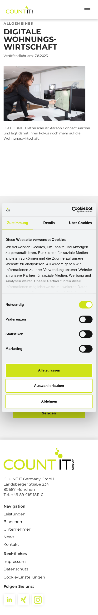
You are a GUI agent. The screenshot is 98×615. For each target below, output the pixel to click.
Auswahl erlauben (49, 386)
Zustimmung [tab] (17, 223)
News (9, 537)
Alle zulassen (49, 370)
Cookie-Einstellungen (24, 577)
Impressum (15, 561)
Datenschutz (16, 569)
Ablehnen (49, 401)
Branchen (13, 521)
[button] (87, 9)
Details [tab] (49, 223)
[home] (19, 9)
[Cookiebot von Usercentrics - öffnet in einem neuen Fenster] (72, 210)
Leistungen (14, 514)
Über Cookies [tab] (80, 223)
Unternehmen (17, 529)
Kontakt (11, 544)
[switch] (86, 319)
